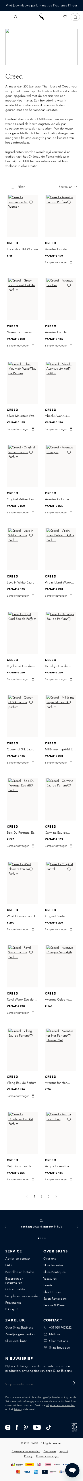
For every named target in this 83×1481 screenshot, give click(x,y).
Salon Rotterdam (55, 1299)
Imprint (64, 1451)
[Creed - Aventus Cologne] (60, 466)
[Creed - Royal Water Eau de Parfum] (22, 966)
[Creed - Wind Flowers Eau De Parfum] (22, 883)
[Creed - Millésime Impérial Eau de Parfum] (60, 716)
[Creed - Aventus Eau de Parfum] (60, 216)
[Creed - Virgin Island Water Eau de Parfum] (60, 549)
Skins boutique (59, 1347)
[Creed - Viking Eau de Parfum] (22, 1050)
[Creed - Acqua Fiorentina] (60, 1133)
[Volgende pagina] (56, 1196)
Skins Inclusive (53, 1265)
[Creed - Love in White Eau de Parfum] (22, 549)
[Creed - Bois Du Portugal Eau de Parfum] (22, 799)
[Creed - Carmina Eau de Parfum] (60, 799)
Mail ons (54, 1334)
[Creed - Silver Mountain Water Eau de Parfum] (22, 383)
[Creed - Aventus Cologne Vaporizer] (60, 966)
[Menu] (7, 17)
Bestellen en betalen (19, 1272)
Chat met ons (58, 1341)
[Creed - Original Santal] (60, 883)
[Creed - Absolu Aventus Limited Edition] (60, 383)
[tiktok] (48, 1427)
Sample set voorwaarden (22, 1296)
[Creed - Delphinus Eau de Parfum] (22, 1133)
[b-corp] (74, 1427)
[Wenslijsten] (65, 17)
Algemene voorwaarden (60, 1405)
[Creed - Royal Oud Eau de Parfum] (22, 633)
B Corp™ (11, 1309)
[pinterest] (26, 1427)
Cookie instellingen (47, 1456)
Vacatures (50, 1278)
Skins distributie (16, 1341)
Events (47, 1285)
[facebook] (17, 1427)
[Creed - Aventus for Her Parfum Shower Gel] (60, 1050)
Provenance (13, 1303)
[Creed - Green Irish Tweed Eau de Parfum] (22, 299)
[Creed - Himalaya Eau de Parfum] (60, 633)
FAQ (8, 1265)
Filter (21, 186)
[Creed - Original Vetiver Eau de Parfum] (22, 466)
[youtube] (37, 1427)
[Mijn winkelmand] (75, 17)
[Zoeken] (16, 17)
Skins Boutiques (54, 1272)
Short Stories (52, 1292)
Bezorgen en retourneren (14, 1280)
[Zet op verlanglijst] (31, 202)
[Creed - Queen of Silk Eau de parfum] (22, 716)
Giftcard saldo (15, 1289)
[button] (5, 1226)
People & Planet (54, 1305)
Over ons (49, 1258)
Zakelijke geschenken (20, 1334)
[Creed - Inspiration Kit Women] (22, 216)
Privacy (18, 1409)
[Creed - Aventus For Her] (60, 299)
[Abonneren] (72, 1383)
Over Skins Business (19, 1327)
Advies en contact (17, 1258)
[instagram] (7, 1427)
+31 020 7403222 (60, 1327)
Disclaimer (50, 1451)
